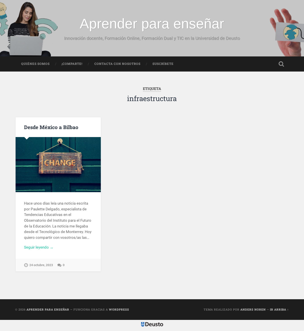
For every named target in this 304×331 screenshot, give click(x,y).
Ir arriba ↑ (279, 309)
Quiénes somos (35, 64)
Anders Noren (253, 309)
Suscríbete (163, 64)
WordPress (119, 309)
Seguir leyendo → (38, 247)
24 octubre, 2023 (41, 265)
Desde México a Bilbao (51, 127)
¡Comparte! (72, 64)
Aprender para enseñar (152, 23)
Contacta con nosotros (117, 64)
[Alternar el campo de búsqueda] (281, 64)
